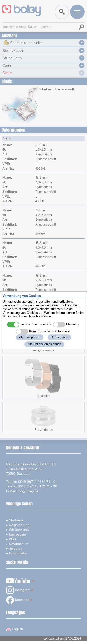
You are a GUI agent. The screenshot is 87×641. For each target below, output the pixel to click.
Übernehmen (59, 337)
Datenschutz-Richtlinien (34, 316)
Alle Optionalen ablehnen (44, 344)
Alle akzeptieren (29, 337)
